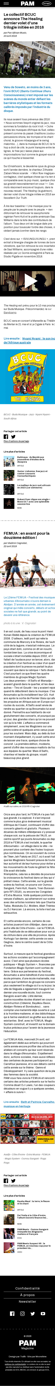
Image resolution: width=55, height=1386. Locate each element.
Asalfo (7, 1154)
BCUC (7, 414)
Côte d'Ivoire (18, 1154)
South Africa (10, 418)
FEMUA (46, 1154)
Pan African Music (16, 32)
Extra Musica (33, 1154)
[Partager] (6, 436)
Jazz (31, 414)
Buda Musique (19, 414)
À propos (27, 1295)
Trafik (23, 1356)
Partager (46, 3)
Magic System (12, 1158)
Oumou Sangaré (30, 1158)
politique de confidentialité (15, 1364)
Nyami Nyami (42, 414)
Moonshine (40, 1356)
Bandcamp (10, 312)
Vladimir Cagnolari (17, 543)
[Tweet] (13, 436)
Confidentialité (27, 1288)
